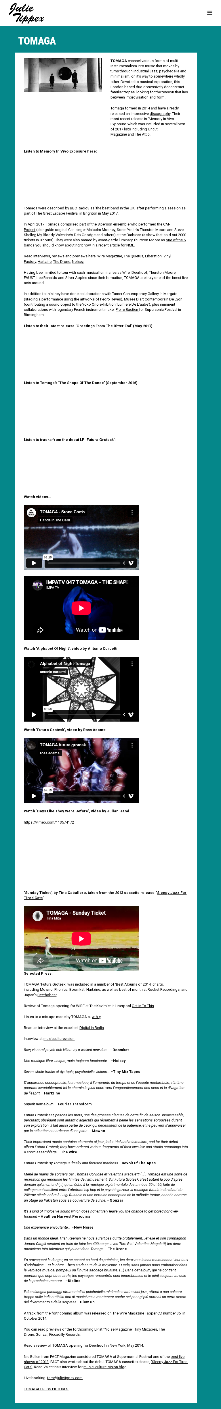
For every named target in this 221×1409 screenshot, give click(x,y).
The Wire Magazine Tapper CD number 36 (147, 1313)
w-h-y (96, 1017)
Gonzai (41, 1334)
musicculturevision (59, 1038)
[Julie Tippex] (21, 13)
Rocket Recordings (164, 989)
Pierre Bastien (127, 309)
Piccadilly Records (64, 1334)
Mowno (46, 989)
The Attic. (142, 134)
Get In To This (143, 1006)
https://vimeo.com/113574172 (49, 822)
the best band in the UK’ (116, 208)
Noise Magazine (118, 1329)
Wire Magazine (109, 256)
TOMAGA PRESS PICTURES (46, 1389)
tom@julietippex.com (65, 1378)
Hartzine (45, 261)
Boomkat (77, 989)
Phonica (61, 989)
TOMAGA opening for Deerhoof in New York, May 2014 (97, 1345)
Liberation (153, 256)
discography (160, 113)
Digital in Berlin (91, 1028)
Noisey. (78, 261)
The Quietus (133, 256)
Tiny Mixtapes (145, 1329)
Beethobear (46, 995)
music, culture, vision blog (105, 1367)
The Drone (61, 261)
